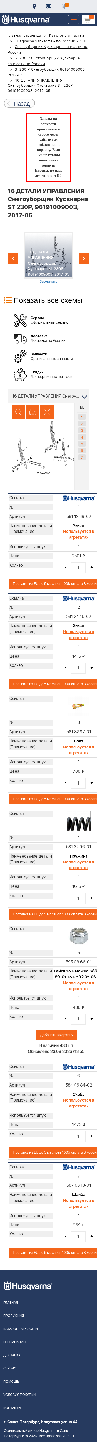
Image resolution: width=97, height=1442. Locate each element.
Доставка (34, 6)
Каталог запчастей (66, 35)
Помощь (11, 1381)
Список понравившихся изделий (62, 6)
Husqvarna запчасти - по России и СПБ (51, 41)
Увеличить (48, 281)
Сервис (9, 1368)
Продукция (13, 1315)
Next (84, 258)
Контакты (48, 6)
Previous (13, 258)
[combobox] (48, 396)
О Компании (14, 1342)
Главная (10, 1302)
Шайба (78, 1195)
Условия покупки (19, 1394)
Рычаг (79, 526)
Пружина (79, 856)
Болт (78, 741)
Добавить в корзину (56, 1035)
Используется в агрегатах (78, 534)
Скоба (79, 1094)
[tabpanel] (48, 258)
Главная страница (24, 35)
